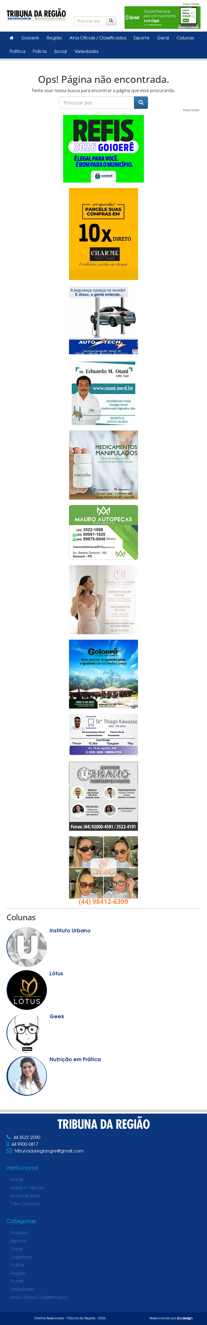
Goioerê (30, 38)
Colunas (185, 38)
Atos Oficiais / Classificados (98, 38)
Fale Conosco (25, 1204)
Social (60, 52)
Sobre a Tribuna (27, 1188)
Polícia (40, 52)
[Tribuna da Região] (36, 13)
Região (54, 38)
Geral (163, 38)
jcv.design (185, 1318)
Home (17, 1180)
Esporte (142, 38)
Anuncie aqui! (25, 1196)
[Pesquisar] (111, 20)
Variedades (86, 52)
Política (17, 52)
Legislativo (22, 1257)
